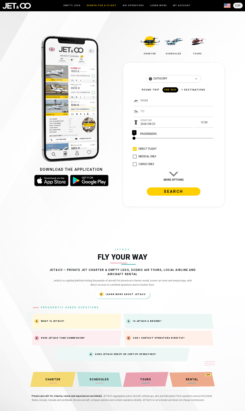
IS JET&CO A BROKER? (147, 321)
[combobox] (176, 102)
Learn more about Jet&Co (126, 294)
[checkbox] (144, 149)
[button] (150, 44)
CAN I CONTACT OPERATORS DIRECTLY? (159, 338)
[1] (173, 138)
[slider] (173, 138)
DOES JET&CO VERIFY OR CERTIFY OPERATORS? (125, 354)
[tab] (72, 5)
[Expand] (227, 5)
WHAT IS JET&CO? (52, 321)
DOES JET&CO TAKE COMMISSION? (63, 338)
